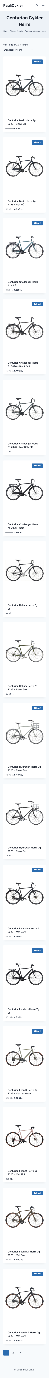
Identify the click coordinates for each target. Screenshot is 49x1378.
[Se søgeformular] (36, 5)
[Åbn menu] (43, 5)
